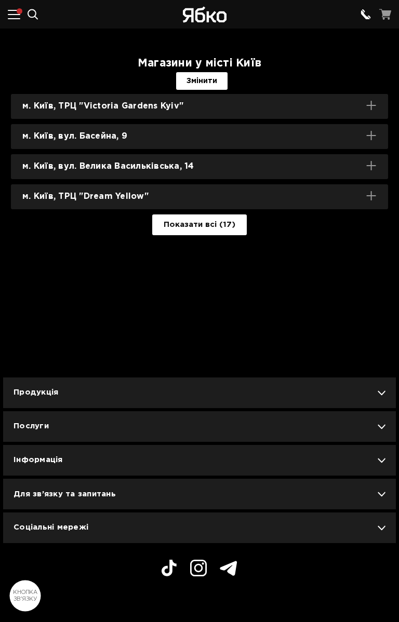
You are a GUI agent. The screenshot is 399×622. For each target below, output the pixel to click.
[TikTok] (169, 569)
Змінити (202, 81)
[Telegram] (228, 570)
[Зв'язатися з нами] (366, 14)
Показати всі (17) (199, 224)
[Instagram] (198, 569)
